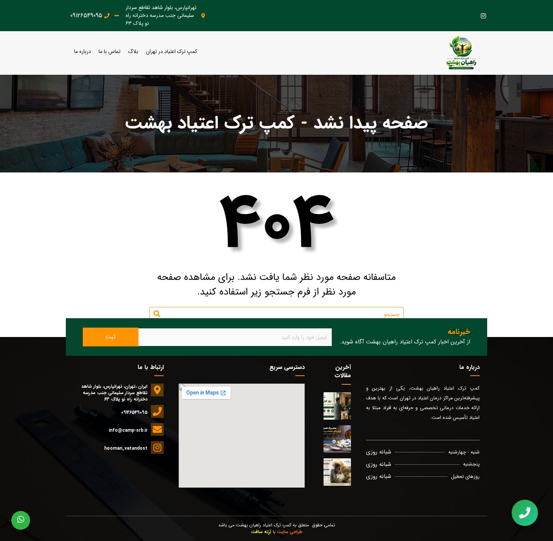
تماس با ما (109, 52)
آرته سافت (261, 531)
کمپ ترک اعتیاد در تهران (171, 52)
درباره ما (82, 52)
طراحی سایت (289, 531)
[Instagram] (483, 15)
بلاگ (133, 52)
